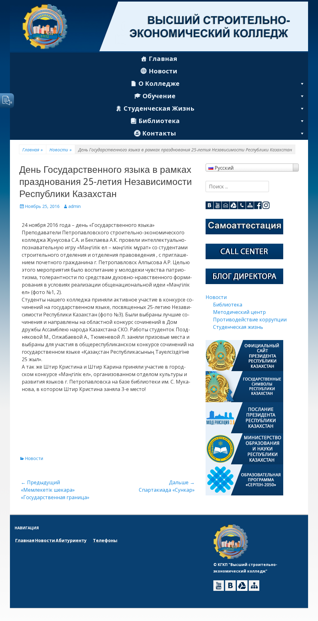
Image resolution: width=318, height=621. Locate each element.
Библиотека (159, 121)
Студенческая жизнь (159, 108)
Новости (163, 71)
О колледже (159, 83)
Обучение (159, 96)
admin (74, 206)
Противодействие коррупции (250, 319)
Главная (163, 58)
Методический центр (239, 312)
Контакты (159, 133)
